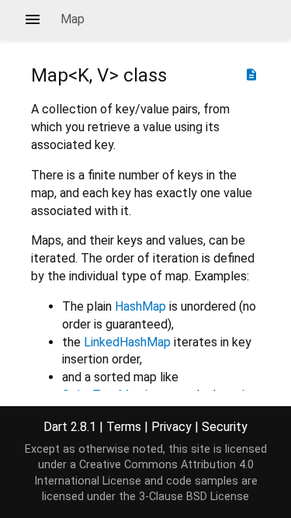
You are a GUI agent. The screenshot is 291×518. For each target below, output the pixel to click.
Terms (123, 426)
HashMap (140, 306)
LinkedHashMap (127, 342)
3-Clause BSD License (194, 496)
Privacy (171, 426)
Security (225, 426)
